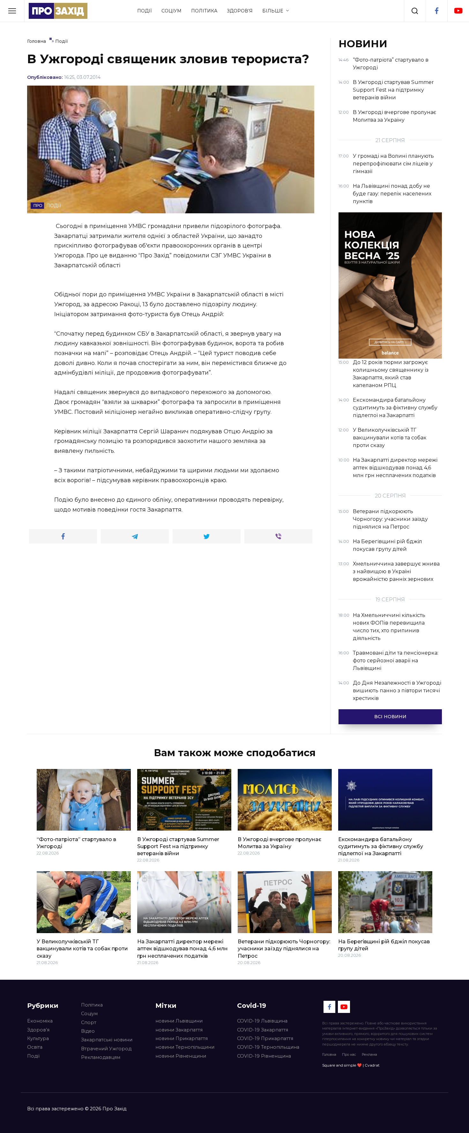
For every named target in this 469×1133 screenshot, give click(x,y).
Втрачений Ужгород (106, 1049)
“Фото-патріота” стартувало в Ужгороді (76, 842)
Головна (329, 1054)
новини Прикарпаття (181, 1038)
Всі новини (390, 716)
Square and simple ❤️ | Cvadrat (351, 1065)
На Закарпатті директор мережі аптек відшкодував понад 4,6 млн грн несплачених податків (182, 949)
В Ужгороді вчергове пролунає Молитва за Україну (279, 842)
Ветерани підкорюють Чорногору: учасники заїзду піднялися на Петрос (284, 949)
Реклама (369, 1054)
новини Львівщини (179, 1021)
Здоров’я (240, 11)
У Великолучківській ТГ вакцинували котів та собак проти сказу (82, 949)
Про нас (349, 1054)
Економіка (40, 1021)
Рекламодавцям (100, 1057)
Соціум (171, 11)
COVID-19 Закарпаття (262, 1030)
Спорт (88, 1022)
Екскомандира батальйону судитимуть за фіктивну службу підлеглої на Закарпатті (380, 846)
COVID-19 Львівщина (262, 1021)
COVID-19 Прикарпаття (265, 1038)
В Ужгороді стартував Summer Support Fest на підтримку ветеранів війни (178, 846)
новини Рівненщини (180, 1056)
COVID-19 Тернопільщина (268, 1047)
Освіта (34, 1047)
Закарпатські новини (106, 1040)
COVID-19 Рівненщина (264, 1056)
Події (144, 11)
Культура (38, 1038)
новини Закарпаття (179, 1030)
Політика (204, 11)
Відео (88, 1031)
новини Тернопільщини (184, 1047)
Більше (272, 11)
